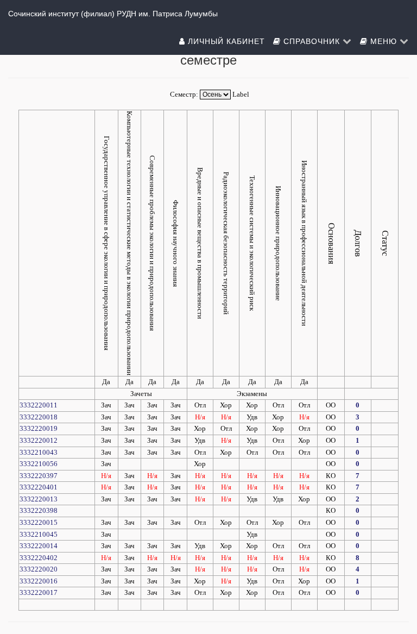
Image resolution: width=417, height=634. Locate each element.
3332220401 (39, 487)
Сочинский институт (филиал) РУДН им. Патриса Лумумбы (113, 13)
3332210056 (39, 464)
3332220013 (39, 499)
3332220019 (39, 428)
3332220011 (39, 405)
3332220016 (39, 581)
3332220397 (39, 476)
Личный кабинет (225, 40)
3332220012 (39, 440)
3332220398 (39, 510)
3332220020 (39, 569)
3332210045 (39, 534)
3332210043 (39, 452)
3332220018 (39, 417)
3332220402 (39, 558)
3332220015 (39, 522)
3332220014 (39, 546)
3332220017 (39, 592)
